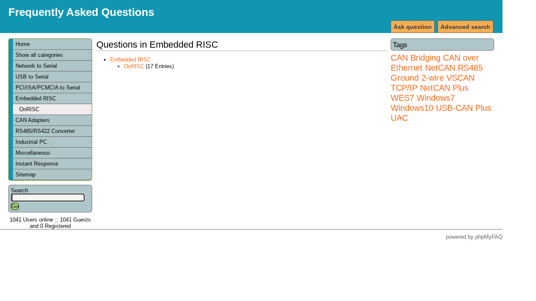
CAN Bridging (416, 57)
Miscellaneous (32, 153)
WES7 (402, 97)
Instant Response (36, 164)
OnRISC (29, 109)
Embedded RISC (35, 98)
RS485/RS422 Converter (45, 131)
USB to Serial (32, 77)
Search (19, 190)
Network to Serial (37, 66)
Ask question (413, 26)
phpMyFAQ (488, 237)
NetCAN (440, 67)
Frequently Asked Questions (81, 12)
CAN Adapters (32, 120)
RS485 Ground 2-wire (437, 72)
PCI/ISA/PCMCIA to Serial (47, 87)
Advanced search (465, 26)
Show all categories (39, 55)
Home (22, 44)
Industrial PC (32, 142)
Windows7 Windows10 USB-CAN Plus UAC (441, 107)
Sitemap (25, 174)
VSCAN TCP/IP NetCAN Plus (432, 82)
